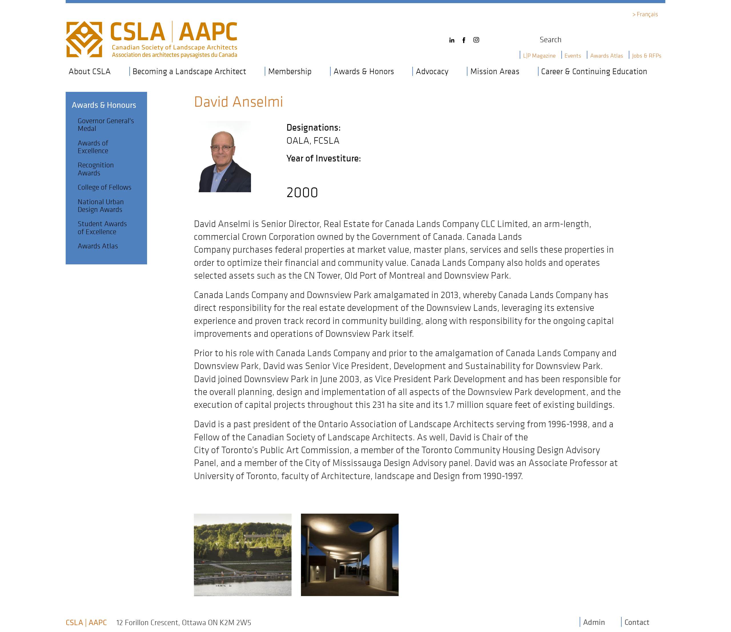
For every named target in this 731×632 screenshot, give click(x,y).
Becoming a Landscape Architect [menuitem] (189, 71)
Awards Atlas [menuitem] (606, 55)
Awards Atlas (98, 245)
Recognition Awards (96, 168)
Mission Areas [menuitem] (494, 71)
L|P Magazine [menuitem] (539, 55)
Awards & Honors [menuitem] (364, 71)
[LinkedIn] (453, 38)
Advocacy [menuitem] (432, 71)
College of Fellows (104, 187)
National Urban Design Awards (101, 205)
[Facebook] (465, 38)
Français (647, 14)
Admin (594, 622)
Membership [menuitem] (290, 71)
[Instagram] (477, 38)
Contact (636, 622)
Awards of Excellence (93, 146)
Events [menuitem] (573, 55)
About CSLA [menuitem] (90, 71)
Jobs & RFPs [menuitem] (646, 55)
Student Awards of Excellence (102, 227)
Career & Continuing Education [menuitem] (594, 71)
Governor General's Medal (106, 124)
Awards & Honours (104, 105)
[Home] (151, 26)
